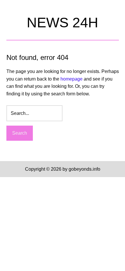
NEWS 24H (62, 22)
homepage (71, 78)
